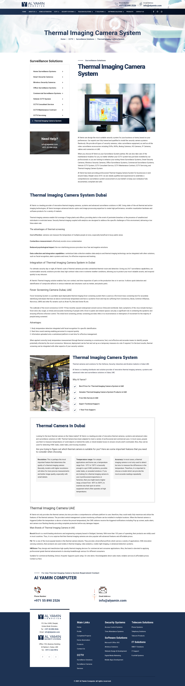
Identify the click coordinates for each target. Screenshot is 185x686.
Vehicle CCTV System (42, 99)
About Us (32, 11)
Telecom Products (138, 636)
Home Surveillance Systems (44, 71)
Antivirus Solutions (111, 647)
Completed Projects (84, 636)
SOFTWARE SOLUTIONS (115, 11)
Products (129, 11)
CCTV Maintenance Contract (44, 110)
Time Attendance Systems (114, 631)
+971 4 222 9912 (51, 650)
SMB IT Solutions (138, 647)
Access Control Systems (113, 627)
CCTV (55, 11)
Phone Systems (137, 627)
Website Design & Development (116, 651)
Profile (79, 631)
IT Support (135, 651)
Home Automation (45, 11)
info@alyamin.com (152, 5)
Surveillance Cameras (84, 664)
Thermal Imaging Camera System (47, 121)
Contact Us (140, 11)
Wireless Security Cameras (44, 82)
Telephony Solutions (139, 631)
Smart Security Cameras (43, 77)
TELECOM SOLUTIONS (84, 11)
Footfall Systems (138, 655)
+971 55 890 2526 (127, 5)
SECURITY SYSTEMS (68, 11)
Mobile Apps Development (114, 660)
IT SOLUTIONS (99, 11)
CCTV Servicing (39, 115)
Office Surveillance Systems (44, 88)
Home (24, 11)
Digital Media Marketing (113, 655)
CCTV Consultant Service (43, 104)
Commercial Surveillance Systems (47, 93)
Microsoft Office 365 (112, 642)
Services (80, 668)
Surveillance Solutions (85, 39)
